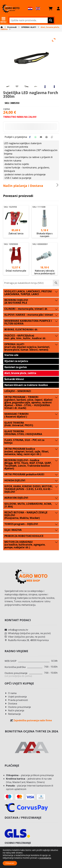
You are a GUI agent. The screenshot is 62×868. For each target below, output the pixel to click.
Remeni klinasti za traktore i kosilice (26, 385)
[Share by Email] (41, 137)
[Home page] (2, 27)
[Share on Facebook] (30, 137)
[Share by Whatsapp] (35, 137)
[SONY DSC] (17, 86)
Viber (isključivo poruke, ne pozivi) (26, 636)
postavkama (45, 858)
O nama (12, 693)
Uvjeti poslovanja (17, 696)
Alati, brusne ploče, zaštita (20, 373)
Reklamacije (14, 713)
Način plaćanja (16, 710)
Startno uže (11, 355)
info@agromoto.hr (18, 629)
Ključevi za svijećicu (16, 361)
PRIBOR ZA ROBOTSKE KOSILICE (23, 536)
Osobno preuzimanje (19, 707)
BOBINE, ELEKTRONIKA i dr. (21, 329)
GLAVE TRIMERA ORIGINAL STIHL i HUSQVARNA (23, 433)
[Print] (46, 137)
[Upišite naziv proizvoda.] (50, 20)
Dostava (12, 703)
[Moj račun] (58, 8)
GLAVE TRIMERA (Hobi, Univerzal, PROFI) (18, 424)
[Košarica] (50, 8)
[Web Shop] (10, 8)
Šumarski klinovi (14, 379)
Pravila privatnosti (18, 700)
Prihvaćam (10, 863)
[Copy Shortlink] (52, 137)
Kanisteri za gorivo (15, 367)
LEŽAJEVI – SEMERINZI (17, 391)
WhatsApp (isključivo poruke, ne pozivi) (29, 633)
